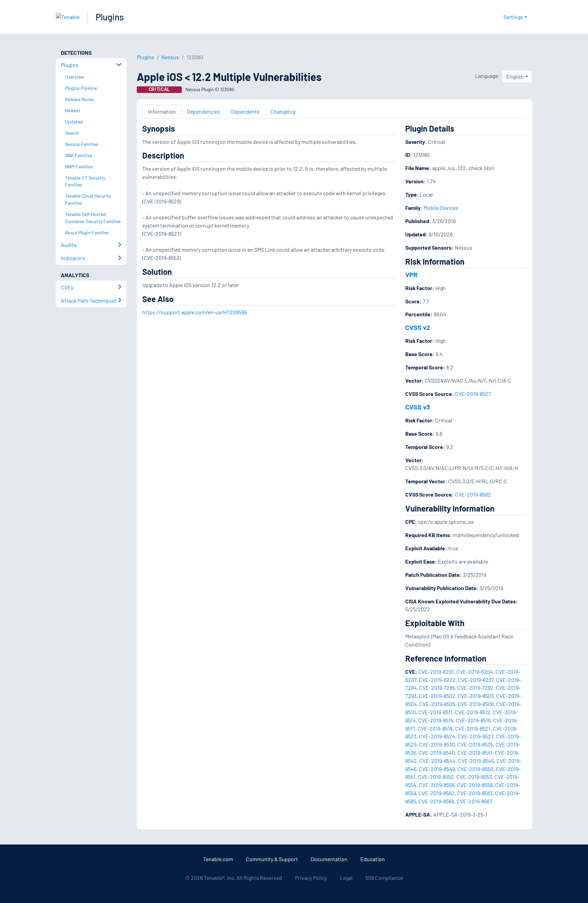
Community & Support (272, 859)
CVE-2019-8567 (474, 801)
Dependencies (203, 111)
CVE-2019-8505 (437, 704)
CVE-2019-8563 (475, 793)
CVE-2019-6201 (436, 671)
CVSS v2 (417, 327)
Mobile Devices (441, 207)
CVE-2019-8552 (436, 776)
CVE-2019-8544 (437, 760)
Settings (513, 17)
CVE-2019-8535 (475, 744)
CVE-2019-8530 (437, 744)
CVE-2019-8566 (436, 801)
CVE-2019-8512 (472, 712)
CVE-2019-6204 (474, 671)
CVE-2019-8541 (474, 752)
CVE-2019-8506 (476, 704)
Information (162, 111)
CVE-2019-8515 (435, 720)
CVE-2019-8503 (476, 695)
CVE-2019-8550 (475, 769)
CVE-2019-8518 (435, 728)
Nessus (170, 57)
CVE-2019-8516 (473, 720)
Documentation (329, 859)
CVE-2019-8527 (473, 393)
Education (372, 859)
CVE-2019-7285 (437, 687)
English (515, 76)
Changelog (283, 111)
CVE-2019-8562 (473, 494)
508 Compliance (384, 877)
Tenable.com (218, 859)
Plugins (110, 17)
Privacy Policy (311, 877)
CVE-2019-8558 (475, 785)
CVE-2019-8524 (437, 736)
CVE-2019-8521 (472, 728)
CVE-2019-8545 (476, 760)
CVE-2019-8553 (474, 776)
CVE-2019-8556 (437, 785)
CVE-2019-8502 (437, 695)
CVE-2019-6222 (437, 679)
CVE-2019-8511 (435, 712)
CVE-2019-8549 (437, 769)
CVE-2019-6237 (476, 679)
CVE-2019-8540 (437, 752)
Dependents (245, 111)
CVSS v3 (417, 407)
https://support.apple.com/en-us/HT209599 (194, 312)
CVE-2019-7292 (475, 687)
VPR (411, 274)
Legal (346, 877)
